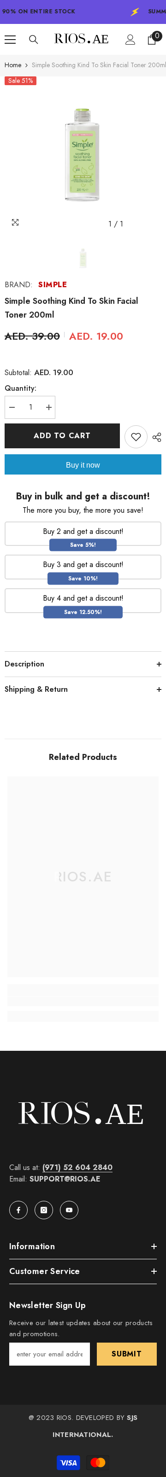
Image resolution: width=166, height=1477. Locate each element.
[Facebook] (18, 1210)
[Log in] (130, 40)
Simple (52, 284)
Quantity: (20, 388)
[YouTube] (69, 1210)
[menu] (10, 39)
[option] (83, 154)
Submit (127, 1354)
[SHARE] (154, 437)
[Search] (33, 39)
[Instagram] (44, 1210)
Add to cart (62, 435)
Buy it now (83, 465)
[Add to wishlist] (136, 436)
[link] (83, 1001)
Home (13, 65)
